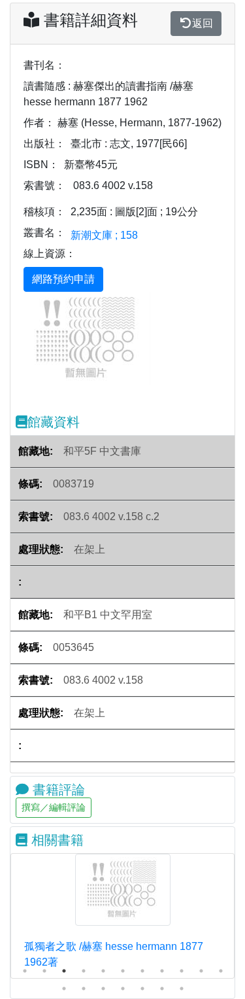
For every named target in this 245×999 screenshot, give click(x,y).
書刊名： (44, 65)
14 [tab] (103, 988)
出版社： (44, 143)
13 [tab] (83, 988)
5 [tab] (103, 970)
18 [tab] (181, 988)
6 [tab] (122, 970)
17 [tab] (162, 988)
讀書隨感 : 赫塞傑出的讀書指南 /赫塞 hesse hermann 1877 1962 (108, 93)
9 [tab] (181, 970)
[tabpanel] (122, 916)
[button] (38, 338)
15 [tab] (122, 988)
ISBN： (41, 164)
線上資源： (50, 253)
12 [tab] (64, 988)
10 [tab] (201, 970)
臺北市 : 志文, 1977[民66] (129, 143)
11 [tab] (220, 970)
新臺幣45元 (91, 164)
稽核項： (44, 211)
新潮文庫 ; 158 (104, 235)
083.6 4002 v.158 (113, 185)
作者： (39, 122)
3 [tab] (64, 970)
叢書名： (44, 232)
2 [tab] (44, 970)
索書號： (44, 185)
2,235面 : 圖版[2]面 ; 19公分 (134, 211)
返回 (202, 23)
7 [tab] (142, 970)
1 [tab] (24, 970)
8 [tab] (162, 970)
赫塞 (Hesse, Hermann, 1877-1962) (139, 122)
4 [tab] (83, 970)
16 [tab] (142, 988)
